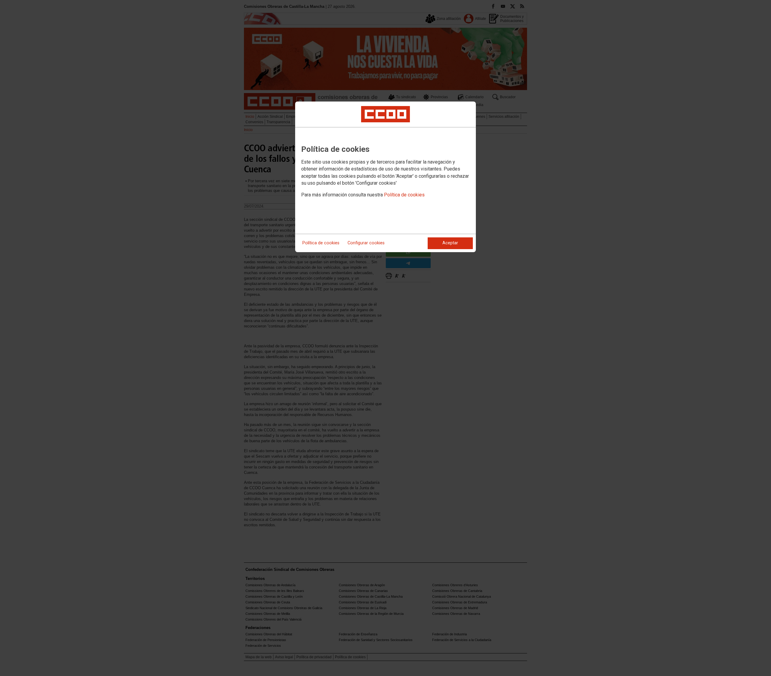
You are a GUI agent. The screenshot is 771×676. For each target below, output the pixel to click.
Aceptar (450, 243)
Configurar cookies (366, 243)
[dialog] (385, 177)
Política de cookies (404, 195)
